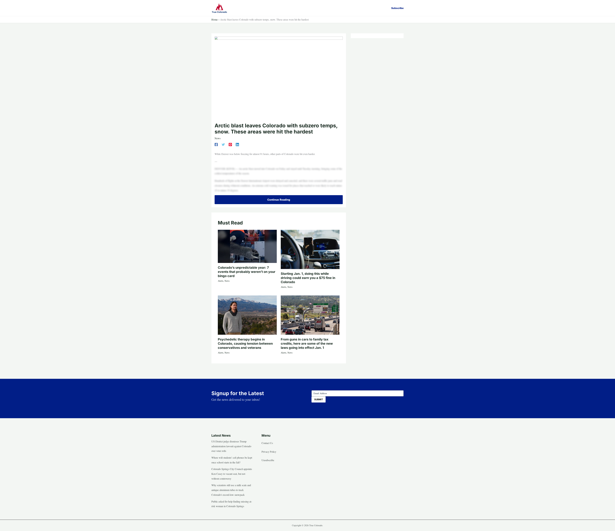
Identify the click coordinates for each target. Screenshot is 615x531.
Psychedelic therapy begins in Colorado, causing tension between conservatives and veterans (245, 343)
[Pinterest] (230, 144)
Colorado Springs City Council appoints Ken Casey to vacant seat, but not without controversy (231, 473)
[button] (397, 8)
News (218, 138)
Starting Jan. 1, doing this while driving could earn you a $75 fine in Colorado (308, 278)
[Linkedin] (237, 144)
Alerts (220, 280)
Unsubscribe (268, 460)
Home (214, 19)
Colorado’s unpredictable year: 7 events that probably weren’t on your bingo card (246, 272)
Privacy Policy (269, 451)
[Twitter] (223, 144)
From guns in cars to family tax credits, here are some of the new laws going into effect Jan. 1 (307, 343)
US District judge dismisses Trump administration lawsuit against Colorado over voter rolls (231, 446)
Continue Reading (278, 199)
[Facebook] (216, 144)
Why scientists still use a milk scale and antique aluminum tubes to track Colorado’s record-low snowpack (231, 489)
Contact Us (267, 443)
